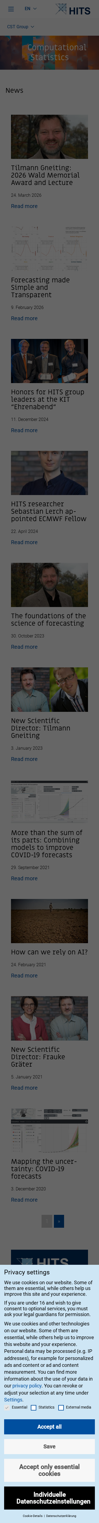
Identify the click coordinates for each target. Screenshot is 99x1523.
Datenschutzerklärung (61, 1516)
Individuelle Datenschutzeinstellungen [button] (53, 1498)
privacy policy (27, 1386)
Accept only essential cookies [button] (49, 1470)
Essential (19, 1407)
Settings (13, 1400)
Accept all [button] (49, 1426)
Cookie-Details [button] (33, 1516)
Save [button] (49, 1446)
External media (78, 1407)
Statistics (46, 1407)
